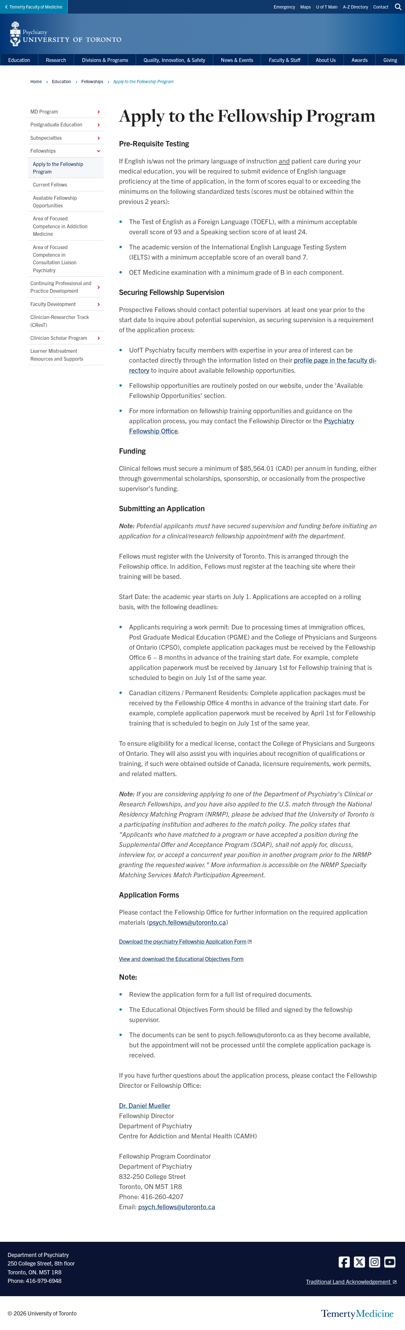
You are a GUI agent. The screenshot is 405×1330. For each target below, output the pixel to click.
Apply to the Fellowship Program (58, 167)
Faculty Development (53, 304)
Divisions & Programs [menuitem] (105, 60)
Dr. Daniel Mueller (144, 1105)
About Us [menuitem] (326, 60)
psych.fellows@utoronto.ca (187, 922)
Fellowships (43, 150)
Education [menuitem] (19, 60)
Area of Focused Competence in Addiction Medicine (60, 226)
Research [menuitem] (56, 60)
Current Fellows (50, 184)
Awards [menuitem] (360, 60)
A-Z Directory (355, 6)
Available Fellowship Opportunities (55, 201)
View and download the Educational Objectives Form (181, 958)
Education (61, 81)
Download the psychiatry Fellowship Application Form (182, 941)
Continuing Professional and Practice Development (60, 287)
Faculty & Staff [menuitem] (284, 60)
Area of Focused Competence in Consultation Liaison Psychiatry (55, 258)
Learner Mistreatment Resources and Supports (56, 354)
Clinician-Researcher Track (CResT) (59, 321)
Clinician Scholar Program (58, 337)
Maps (305, 6)
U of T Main (327, 6)
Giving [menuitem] (390, 60)
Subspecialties (46, 137)
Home (36, 81)
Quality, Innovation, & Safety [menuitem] (174, 60)
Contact (381, 6)
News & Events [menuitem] (237, 60)
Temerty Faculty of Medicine (35, 6)
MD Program (44, 111)
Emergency (284, 6)
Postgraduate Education (56, 124)
